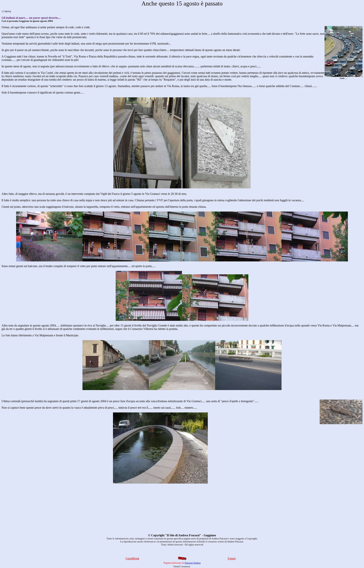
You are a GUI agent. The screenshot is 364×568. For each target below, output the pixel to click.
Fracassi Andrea (193, 562)
